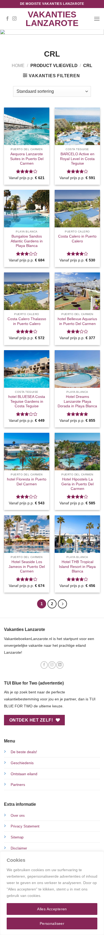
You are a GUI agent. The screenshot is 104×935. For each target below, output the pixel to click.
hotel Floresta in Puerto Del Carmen (26, 481)
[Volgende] (62, 603)
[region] (52, 893)
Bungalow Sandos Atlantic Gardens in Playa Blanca (27, 241)
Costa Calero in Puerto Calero (77, 238)
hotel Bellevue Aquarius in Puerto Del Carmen (77, 321)
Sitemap (17, 837)
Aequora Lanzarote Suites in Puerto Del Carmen (26, 158)
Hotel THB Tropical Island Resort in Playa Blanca (77, 566)
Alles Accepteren (52, 909)
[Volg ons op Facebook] (7, 18)
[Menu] (97, 18)
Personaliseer (52, 923)
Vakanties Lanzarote (52, 18)
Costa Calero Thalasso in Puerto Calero (26, 321)
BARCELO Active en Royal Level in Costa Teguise (77, 158)
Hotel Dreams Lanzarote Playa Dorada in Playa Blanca (77, 401)
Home (18, 65)
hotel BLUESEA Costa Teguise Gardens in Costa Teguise (26, 401)
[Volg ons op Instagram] (14, 18)
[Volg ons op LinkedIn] (59, 665)
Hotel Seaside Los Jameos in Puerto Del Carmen (27, 566)
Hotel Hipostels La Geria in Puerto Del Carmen (77, 484)
